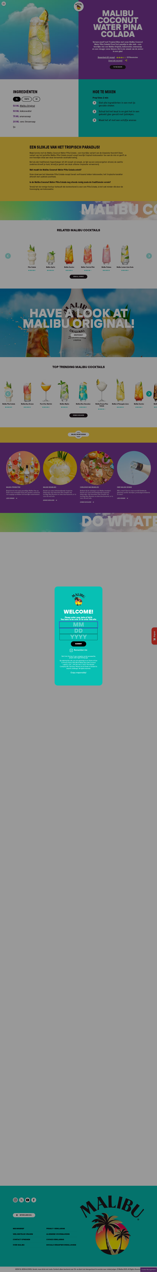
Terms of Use (93, 661)
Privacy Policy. (67, 663)
